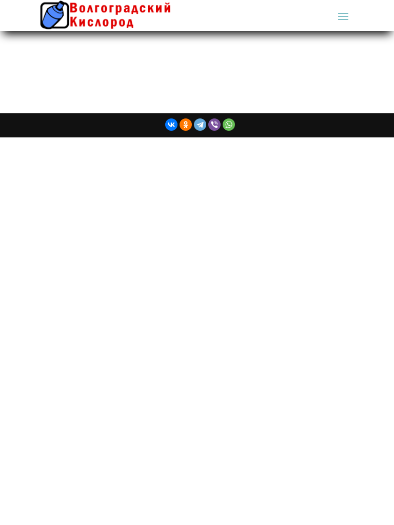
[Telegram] (200, 124)
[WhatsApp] (229, 124)
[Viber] (214, 124)
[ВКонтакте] (171, 124)
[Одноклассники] (186, 124)
